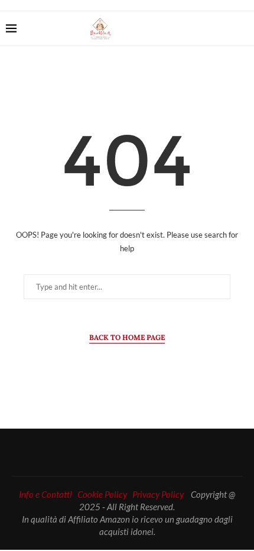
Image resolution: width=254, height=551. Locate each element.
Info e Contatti (45, 494)
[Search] (242, 28)
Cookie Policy (102, 494)
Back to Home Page (127, 337)
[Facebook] (205, 28)
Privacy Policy (158, 494)
